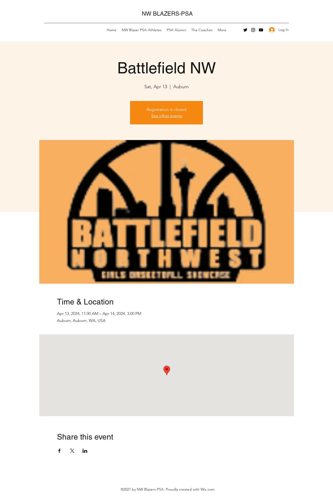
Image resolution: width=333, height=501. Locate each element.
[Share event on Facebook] (59, 451)
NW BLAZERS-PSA (167, 13)
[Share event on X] (72, 451)
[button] (141, 30)
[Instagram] (253, 30)
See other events (166, 115)
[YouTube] (261, 30)
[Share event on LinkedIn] (84, 451)
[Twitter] (245, 30)
